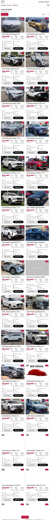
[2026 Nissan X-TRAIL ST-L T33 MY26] (37, 372)
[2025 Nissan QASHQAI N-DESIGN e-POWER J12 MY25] (37, 302)
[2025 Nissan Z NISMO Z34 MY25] (37, 406)
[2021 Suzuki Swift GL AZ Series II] (12, 302)
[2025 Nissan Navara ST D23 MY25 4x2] (12, 233)
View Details (7, 48)
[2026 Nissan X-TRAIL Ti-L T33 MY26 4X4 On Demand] (12, 372)
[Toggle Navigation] (48, 5)
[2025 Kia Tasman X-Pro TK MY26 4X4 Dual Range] (37, 94)
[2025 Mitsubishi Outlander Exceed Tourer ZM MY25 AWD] (37, 233)
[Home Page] (2, 2)
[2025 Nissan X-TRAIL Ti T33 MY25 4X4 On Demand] (12, 163)
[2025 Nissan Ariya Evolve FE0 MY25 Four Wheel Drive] (37, 129)
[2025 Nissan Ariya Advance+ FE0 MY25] (12, 268)
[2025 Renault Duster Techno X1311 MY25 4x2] (37, 59)
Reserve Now (18, 48)
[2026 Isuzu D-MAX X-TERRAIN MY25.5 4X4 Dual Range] (37, 268)
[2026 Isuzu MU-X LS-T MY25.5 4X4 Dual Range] (12, 337)
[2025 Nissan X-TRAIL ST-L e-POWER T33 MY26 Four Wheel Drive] (12, 511)
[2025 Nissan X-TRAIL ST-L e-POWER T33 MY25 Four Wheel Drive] (37, 337)
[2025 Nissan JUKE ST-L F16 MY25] (37, 476)
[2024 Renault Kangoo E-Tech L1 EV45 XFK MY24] (12, 25)
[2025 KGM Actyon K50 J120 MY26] (37, 25)
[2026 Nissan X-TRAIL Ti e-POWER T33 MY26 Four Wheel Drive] (12, 441)
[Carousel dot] (8, 31)
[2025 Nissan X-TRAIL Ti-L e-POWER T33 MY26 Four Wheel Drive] (37, 511)
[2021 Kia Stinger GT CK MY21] (12, 476)
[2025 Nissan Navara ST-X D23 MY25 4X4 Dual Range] (12, 59)
